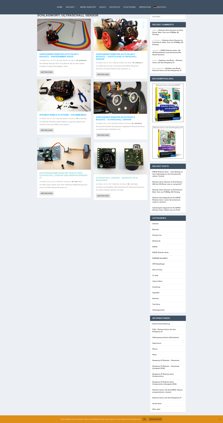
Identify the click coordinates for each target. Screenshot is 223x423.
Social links (157, 403)
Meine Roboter (88, 7)
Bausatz (59, 60)
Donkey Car (157, 235)
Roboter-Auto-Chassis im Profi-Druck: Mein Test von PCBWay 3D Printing (167, 32)
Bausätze (115, 7)
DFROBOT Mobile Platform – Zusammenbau (63, 115)
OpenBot (155, 293)
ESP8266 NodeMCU (160, 258)
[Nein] (219, 419)
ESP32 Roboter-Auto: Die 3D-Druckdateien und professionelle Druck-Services (166, 52)
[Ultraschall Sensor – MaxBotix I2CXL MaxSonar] (120, 158)
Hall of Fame (157, 270)
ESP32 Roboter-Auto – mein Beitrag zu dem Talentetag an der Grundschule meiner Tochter (167, 174)
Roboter (65, 60)
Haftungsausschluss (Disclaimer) (165, 337)
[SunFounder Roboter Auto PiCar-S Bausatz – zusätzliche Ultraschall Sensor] (120, 35)
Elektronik (129, 7)
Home (59, 7)
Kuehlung (156, 287)
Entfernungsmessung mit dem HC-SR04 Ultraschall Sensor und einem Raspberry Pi (63, 175)
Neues (102, 7)
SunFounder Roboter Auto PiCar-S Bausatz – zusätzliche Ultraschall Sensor (116, 56)
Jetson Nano (157, 281)
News (154, 354)
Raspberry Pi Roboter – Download (165, 360)
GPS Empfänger (158, 264)
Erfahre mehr (155, 419)
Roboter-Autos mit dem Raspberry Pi (166, 398)
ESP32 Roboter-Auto (160, 252)
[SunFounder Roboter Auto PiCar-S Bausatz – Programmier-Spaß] (64, 35)
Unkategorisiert (158, 310)
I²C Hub (155, 275)
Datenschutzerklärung (161, 324)
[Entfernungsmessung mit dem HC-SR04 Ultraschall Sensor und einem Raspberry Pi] (64, 153)
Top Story (71, 60)
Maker (44, 60)
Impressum (145, 7)
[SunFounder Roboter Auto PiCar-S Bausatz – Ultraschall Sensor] (120, 98)
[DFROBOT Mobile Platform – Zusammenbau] (64, 95)
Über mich (156, 409)
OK (144, 419)
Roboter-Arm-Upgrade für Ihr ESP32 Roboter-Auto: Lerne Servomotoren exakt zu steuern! (166, 200)
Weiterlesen (46, 72)
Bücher (70, 7)
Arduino (155, 224)
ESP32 (154, 247)
